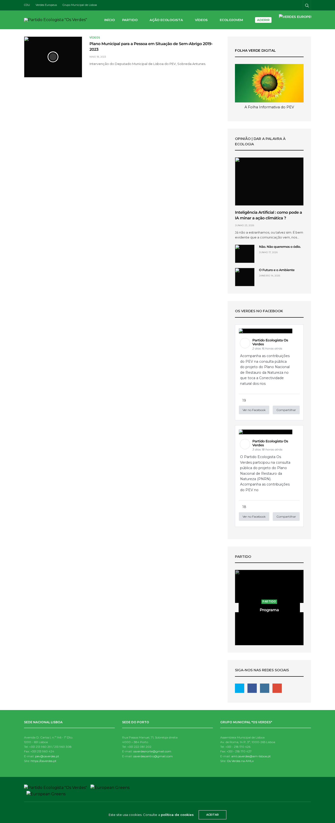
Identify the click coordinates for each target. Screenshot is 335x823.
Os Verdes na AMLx (240, 761)
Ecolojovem (231, 20)
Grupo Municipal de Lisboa (80, 5)
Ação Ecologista (166, 20)
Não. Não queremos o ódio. (280, 247)
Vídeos (201, 20)
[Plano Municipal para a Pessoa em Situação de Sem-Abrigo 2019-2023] (53, 57)
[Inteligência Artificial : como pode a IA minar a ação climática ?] (269, 181)
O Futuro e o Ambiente (277, 270)
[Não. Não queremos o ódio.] (245, 254)
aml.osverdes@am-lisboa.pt (251, 756)
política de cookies (177, 815)
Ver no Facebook (254, 410)
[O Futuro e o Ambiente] (245, 277)
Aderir (263, 20)
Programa (269, 610)
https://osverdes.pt (43, 761)
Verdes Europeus (46, 5)
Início (109, 20)
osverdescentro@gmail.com (153, 756)
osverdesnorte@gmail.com (152, 751)
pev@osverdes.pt (47, 756)
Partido (130, 20)
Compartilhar (286, 410)
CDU (27, 5)
